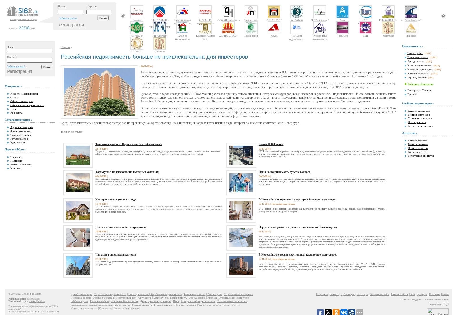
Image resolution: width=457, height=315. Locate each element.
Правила (412, 94)
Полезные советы (81, 297)
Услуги (236, 304)
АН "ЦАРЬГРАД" (228, 35)
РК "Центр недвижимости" (296, 35)
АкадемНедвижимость (228, 20)
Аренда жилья (415, 61)
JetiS (446, 299)
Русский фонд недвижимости (320, 35)
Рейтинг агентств (418, 144)
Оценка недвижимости (84, 308)
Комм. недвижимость (419, 65)
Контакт (334, 294)
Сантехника (144, 297)
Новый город (251, 35)
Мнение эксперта (142, 304)
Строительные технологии (232, 301)
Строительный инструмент (234, 297)
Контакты (15, 168)
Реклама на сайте (379, 294)
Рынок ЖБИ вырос (271, 144)
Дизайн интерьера (81, 294)
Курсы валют (17, 142)
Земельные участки (418, 73)
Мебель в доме (79, 301)
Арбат (343, 20)
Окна (176, 301)
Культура (422, 294)
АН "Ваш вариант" (319, 20)
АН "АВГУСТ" (274, 20)
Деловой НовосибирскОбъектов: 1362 (137, 20)
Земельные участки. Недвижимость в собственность (128, 144)
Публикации (348, 294)
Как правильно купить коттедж (116, 199)
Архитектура (122, 304)
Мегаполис (388, 35)
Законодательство (20, 131)
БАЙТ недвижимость (365, 20)
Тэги (13, 108)
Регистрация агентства (421, 155)
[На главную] (29, 16)
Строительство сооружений (214, 304)
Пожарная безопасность (124, 301)
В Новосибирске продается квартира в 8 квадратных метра (297, 199)
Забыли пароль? (68, 18)
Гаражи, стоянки (417, 77)
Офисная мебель (99, 301)
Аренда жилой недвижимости (198, 301)
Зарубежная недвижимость (166, 294)
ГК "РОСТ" (137, 51)
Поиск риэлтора (417, 122)
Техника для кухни (164, 304)
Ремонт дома (214, 294)
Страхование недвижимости (110, 294)
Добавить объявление (420, 83)
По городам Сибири (419, 90)
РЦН (365, 35)
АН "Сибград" (160, 35)
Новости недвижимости (24, 93)
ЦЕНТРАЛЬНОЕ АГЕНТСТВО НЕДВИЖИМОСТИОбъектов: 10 (159, 20)
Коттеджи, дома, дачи (420, 69)
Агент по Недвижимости (182, 35)
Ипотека (212, 297)
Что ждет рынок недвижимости (115, 254)
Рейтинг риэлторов (419, 114)
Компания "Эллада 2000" (205, 35)
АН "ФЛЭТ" (137, 35)
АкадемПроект (251, 20)
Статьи (14, 97)
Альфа (274, 35)
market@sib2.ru (37, 301)
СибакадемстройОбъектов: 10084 (182, 20)
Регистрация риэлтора (420, 126)
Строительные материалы (238, 294)
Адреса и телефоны (21, 127)
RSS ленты (16, 112)
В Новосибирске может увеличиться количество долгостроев (298, 254)
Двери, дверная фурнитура (155, 301)
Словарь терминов (20, 134)
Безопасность (79, 304)
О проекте (16, 156)
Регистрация (71, 25)
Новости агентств (418, 148)
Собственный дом (126, 297)
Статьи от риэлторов (420, 118)
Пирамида (411, 35)
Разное (445, 294)
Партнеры (16, 160)
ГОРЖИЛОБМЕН (388, 20)
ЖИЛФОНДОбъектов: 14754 (205, 20)
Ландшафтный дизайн (101, 304)
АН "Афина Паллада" (297, 20)
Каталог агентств (417, 140)
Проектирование (186, 304)
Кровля (135, 308)
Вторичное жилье (417, 57)
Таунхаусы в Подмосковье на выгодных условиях (127, 172)
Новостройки (415, 53)
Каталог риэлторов (419, 110)
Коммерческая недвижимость (170, 297)
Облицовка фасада (103, 297)
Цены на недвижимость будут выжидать (284, 172)
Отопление (105, 308)
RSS (412, 294)
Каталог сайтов (19, 138)
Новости (65, 47)
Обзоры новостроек (21, 101)
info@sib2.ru (33, 298)
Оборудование (197, 297)
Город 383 (343, 35)
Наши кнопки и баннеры (46, 311)
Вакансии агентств (418, 151)
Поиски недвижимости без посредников (120, 227)
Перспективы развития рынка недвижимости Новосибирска (298, 227)
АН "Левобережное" (411, 20)
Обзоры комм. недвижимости (27, 105)
